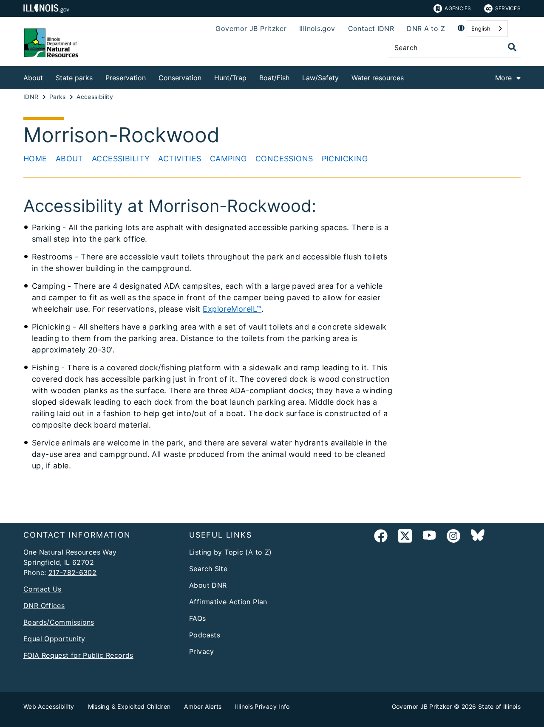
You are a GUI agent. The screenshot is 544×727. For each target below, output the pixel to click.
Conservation (180, 77)
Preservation (125, 77)
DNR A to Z (426, 28)
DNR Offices (44, 605)
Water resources (377, 77)
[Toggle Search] (512, 47)
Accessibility (121, 158)
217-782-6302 (72, 572)
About (33, 77)
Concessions (284, 158)
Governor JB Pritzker (250, 28)
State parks (74, 77)
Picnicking (345, 158)
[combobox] (487, 28)
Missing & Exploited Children (129, 706)
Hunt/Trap (230, 77)
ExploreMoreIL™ (232, 308)
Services (508, 8)
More (503, 77)
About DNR (208, 585)
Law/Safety (320, 77)
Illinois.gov (317, 28)
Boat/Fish (274, 77)
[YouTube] (429, 537)
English (480, 28)
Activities (179, 158)
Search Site (208, 568)
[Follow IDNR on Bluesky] (477, 537)
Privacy (201, 651)
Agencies (458, 8)
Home (35, 158)
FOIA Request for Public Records (78, 655)
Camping (228, 158)
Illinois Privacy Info (262, 706)
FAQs (197, 618)
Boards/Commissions (58, 622)
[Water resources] (410, 76)
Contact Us (42, 589)
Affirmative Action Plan (228, 601)
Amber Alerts (202, 706)
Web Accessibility (48, 706)
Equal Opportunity (54, 638)
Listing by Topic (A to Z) (230, 552)
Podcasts (204, 635)
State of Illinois (499, 706)
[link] (381, 537)
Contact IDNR (371, 28)
